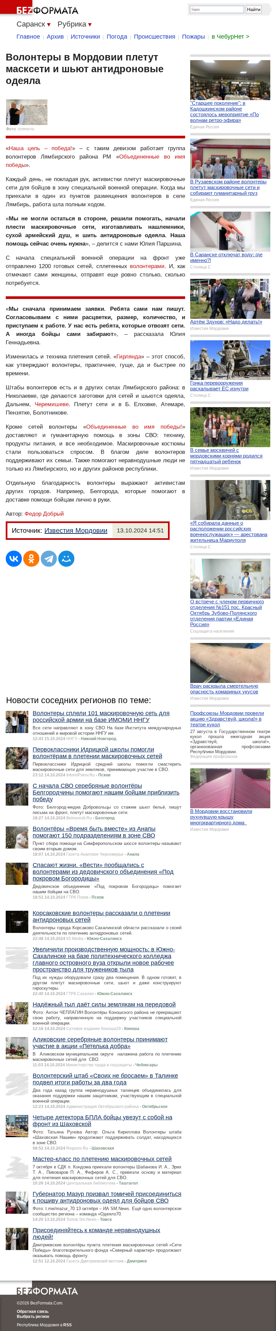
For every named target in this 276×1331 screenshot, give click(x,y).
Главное (28, 36)
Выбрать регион (33, 1316)
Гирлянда (128, 356)
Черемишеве (52, 404)
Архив (55, 36)
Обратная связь (32, 1311)
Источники (85, 36)
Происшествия (154, 36)
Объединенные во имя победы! (134, 427)
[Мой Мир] (66, 559)
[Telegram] (49, 559)
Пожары (193, 36)
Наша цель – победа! (40, 148)
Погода (117, 36)
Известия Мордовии (75, 530)
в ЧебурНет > (230, 36)
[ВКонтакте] (14, 559)
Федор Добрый (44, 514)
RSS (67, 1325)
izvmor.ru (26, 129)
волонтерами (147, 266)
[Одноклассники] (31, 559)
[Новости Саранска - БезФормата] (40, 8)
